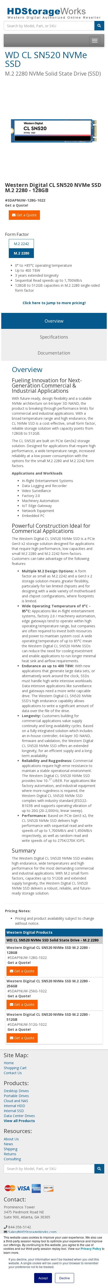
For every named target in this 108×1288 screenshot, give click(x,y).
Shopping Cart (15, 1067)
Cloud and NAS (16, 1100)
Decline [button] (64, 1278)
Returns (10, 1154)
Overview (54, 321)
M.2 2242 (21, 243)
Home (9, 1062)
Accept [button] (43, 1278)
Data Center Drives (19, 1115)
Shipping (10, 1149)
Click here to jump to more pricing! (54, 302)
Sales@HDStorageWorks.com (32, 1232)
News (8, 1144)
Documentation (54, 353)
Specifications (54, 337)
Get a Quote (26, 215)
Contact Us (13, 1072)
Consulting (12, 1159)
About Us (11, 1139)
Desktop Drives (16, 1090)
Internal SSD (14, 1110)
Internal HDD (14, 1105)
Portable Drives (16, 1095)
